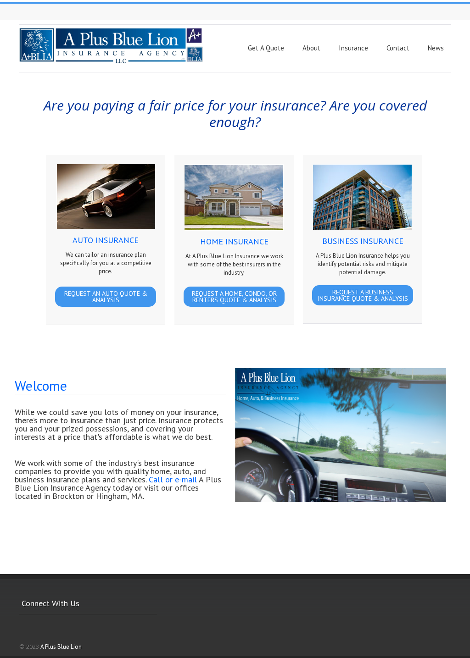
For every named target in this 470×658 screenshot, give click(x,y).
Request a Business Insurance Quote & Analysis (363, 295)
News (436, 48)
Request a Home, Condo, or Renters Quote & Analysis (234, 296)
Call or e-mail (173, 479)
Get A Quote (266, 48)
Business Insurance (362, 241)
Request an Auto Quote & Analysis (105, 296)
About (311, 48)
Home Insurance (234, 241)
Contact (397, 48)
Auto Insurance (106, 240)
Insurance (353, 48)
